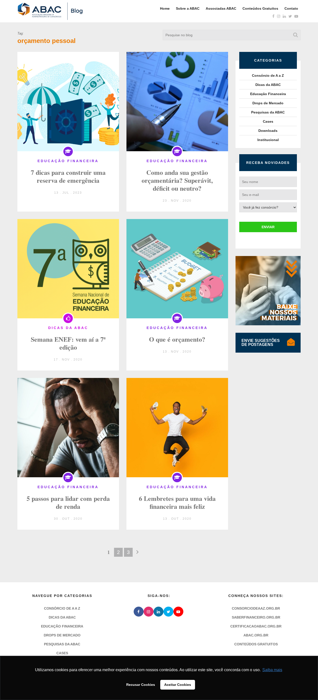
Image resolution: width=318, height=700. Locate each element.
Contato (291, 8)
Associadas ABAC (221, 8)
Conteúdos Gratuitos (260, 8)
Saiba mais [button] (272, 670)
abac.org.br (255, 635)
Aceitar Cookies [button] (177, 685)
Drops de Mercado (267, 103)
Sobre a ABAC (187, 8)
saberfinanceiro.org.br (256, 617)
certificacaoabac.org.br (255, 626)
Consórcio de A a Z (268, 75)
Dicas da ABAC (268, 85)
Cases (268, 121)
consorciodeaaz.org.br (256, 608)
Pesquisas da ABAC (268, 112)
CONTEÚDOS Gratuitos (256, 644)
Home (165, 8)
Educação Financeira (268, 94)
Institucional (268, 140)
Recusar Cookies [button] (140, 685)
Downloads (268, 131)
